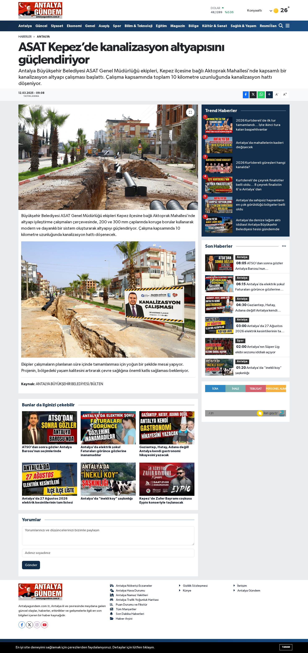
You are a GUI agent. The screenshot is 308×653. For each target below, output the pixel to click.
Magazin (177, 26)
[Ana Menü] (287, 26)
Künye (187, 590)
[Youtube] (44, 624)
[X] (29, 624)
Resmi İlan (268, 26)
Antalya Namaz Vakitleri (132, 595)
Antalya (25, 26)
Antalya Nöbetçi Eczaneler (134, 585)
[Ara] (281, 26)
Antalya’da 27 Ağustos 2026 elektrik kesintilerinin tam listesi (259, 329)
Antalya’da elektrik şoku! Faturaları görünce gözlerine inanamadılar (103, 451)
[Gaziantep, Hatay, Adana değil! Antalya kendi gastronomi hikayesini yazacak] (166, 427)
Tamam (286, 647)
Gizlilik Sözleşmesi (195, 585)
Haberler (25, 36)
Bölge (194, 26)
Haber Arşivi (124, 618)
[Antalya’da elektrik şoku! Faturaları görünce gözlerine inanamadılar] (108, 427)
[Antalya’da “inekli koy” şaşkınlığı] (108, 479)
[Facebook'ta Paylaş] (246, 94)
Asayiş (104, 26)
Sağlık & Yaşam (243, 26)
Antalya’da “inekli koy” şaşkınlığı (107, 498)
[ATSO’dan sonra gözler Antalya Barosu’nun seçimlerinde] (49, 427)
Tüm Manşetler (126, 609)
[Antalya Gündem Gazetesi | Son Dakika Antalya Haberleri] (40, 10)
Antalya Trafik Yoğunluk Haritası (137, 599)
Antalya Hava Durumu (130, 590)
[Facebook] (21, 624)
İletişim (242, 585)
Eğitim (161, 26)
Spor (117, 26)
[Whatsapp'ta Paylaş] (261, 94)
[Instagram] (37, 624)
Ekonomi (74, 26)
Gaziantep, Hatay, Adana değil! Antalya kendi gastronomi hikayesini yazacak (164, 451)
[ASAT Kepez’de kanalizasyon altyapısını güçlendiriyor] (108, 157)
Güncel (41, 26)
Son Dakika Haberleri (130, 613)
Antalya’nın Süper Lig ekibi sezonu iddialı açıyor (257, 349)
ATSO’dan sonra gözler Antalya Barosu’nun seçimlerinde (259, 266)
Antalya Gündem (248, 590)
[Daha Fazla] (269, 94)
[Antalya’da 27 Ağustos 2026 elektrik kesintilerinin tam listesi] (49, 479)
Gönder (31, 565)
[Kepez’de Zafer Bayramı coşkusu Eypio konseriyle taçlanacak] (166, 479)
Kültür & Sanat (214, 26)
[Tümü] (284, 246)
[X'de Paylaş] (253, 94)
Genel (90, 26)
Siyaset (57, 26)
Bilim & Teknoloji (138, 26)
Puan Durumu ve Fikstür (131, 604)
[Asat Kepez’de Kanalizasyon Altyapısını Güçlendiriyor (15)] (108, 299)
